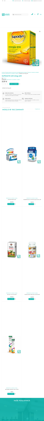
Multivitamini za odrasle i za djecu (12, 73)
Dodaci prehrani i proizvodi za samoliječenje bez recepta (16, 72)
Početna (3, 72)
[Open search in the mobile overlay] (20, 14)
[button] (40, 14)
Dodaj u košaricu (14, 83)
